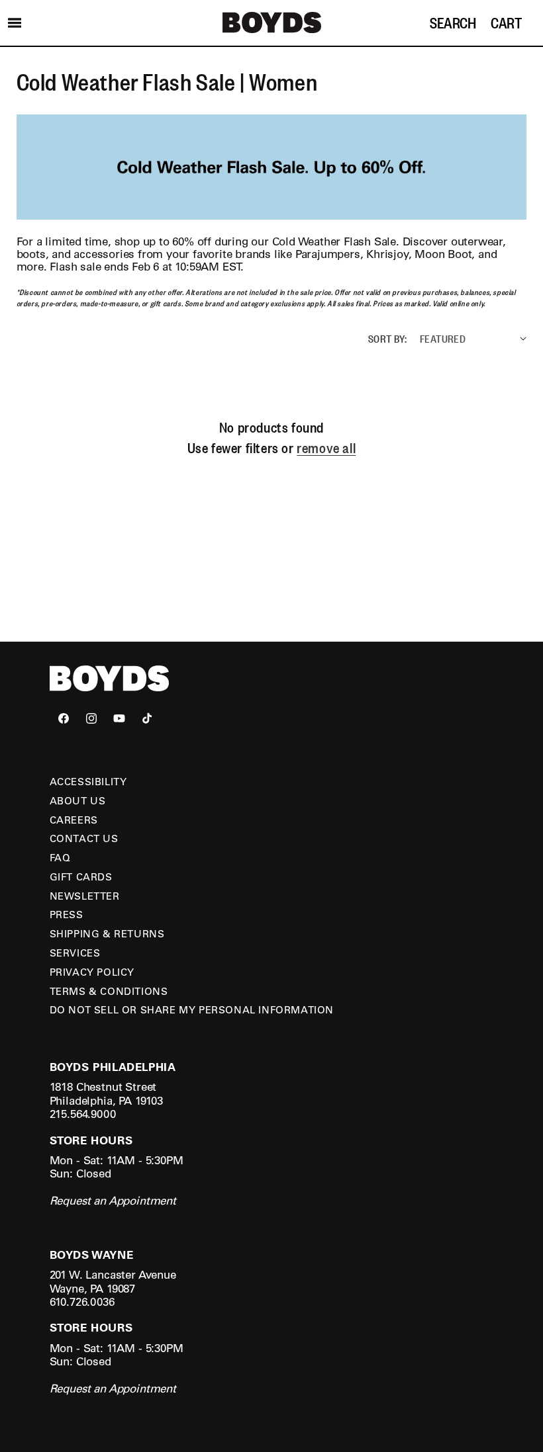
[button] (14, 22)
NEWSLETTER (85, 895)
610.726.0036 (82, 1301)
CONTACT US (84, 838)
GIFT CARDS (81, 876)
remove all (326, 447)
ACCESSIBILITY (88, 781)
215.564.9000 (83, 1114)
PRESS (66, 914)
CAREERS (74, 819)
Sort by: (387, 338)
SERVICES (75, 952)
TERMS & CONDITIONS (109, 991)
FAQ (60, 857)
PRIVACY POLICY (92, 971)
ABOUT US (78, 800)
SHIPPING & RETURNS (107, 933)
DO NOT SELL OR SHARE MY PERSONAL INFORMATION (192, 1009)
